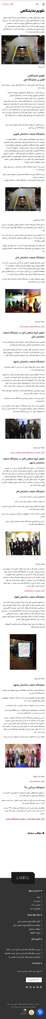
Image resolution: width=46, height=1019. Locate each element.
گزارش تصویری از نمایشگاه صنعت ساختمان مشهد (28, 452)
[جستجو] (37, 4)
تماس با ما (36, 905)
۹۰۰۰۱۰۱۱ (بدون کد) (33, 980)
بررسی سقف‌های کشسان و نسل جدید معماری (22, 953)
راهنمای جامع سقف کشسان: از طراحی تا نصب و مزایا (24, 957)
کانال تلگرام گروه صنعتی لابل (29, 921)
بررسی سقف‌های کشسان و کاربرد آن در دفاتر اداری (23, 949)
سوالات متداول (34, 929)
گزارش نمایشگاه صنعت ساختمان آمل (32, 326)
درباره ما (37, 901)
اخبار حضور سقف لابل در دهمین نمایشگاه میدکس (25, 819)
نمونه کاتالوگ (35, 933)
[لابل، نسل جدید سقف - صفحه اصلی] (7, 4)
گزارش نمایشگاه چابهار (37, 781)
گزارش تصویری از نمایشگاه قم (35, 590)
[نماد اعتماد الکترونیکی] (19, 1012)
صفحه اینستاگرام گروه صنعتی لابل (26, 925)
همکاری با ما (35, 908)
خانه (38, 897)
